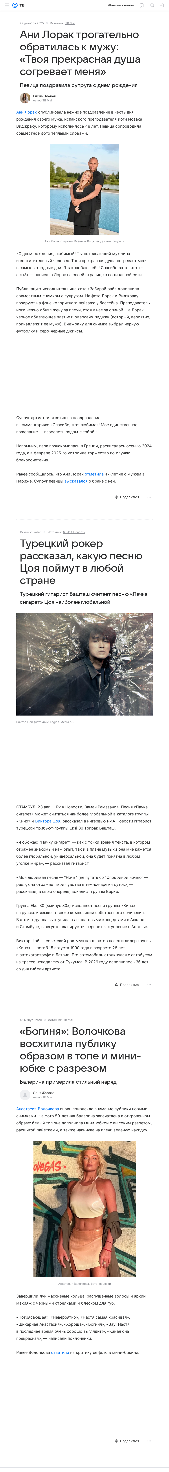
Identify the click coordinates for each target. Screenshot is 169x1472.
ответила (60, 1352)
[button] (84, 190)
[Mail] (15, 5)
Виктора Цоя (48, 821)
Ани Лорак (26, 112)
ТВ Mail (70, 23)
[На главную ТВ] (21, 5)
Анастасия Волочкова (37, 1109)
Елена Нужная (44, 96)
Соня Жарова (43, 1093)
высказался (76, 481)
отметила (94, 474)
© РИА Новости (74, 532)
